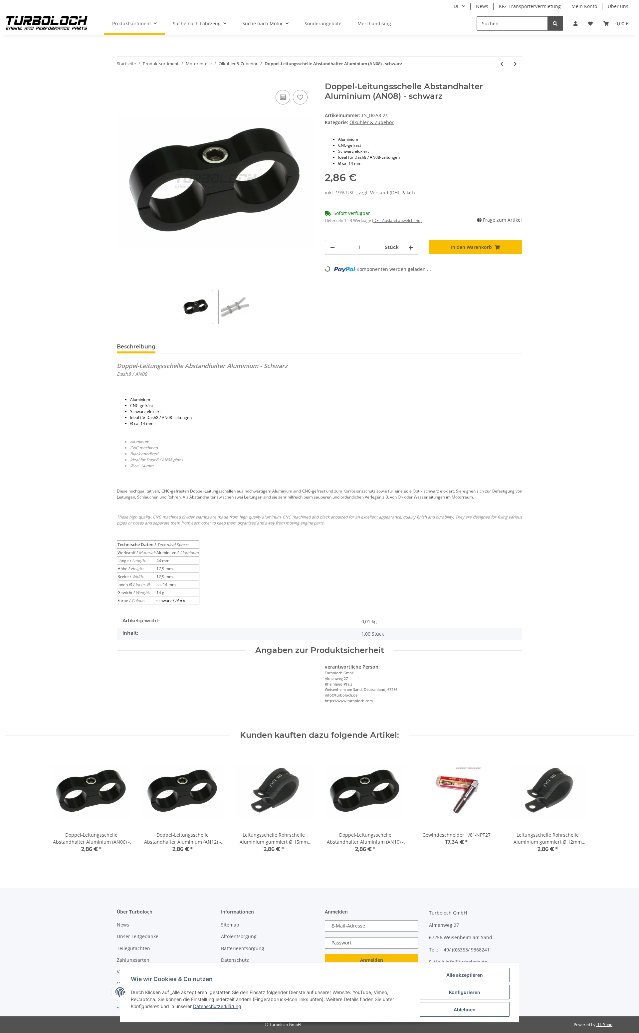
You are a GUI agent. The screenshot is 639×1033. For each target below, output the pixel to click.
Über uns (618, 6)
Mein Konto (584, 6)
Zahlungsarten (133, 960)
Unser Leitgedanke (137, 936)
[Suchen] (555, 23)
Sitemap (230, 925)
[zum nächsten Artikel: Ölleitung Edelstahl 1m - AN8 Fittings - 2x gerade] (515, 64)
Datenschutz (235, 960)
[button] (575, 23)
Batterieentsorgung (242, 948)
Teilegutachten (133, 948)
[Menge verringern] (332, 247)
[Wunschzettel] (590, 23)
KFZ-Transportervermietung (530, 6)
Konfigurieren (464, 992)
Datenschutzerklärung (217, 1006)
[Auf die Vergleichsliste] (283, 97)
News (482, 6)
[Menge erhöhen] (410, 247)
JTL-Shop (604, 1024)
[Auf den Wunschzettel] (300, 97)
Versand (380, 192)
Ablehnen (465, 1009)
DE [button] (457, 6)
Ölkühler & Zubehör (371, 122)
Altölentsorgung (239, 936)
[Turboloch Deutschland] (46, 23)
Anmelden (371, 960)
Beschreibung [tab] (136, 346)
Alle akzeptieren (464, 975)
